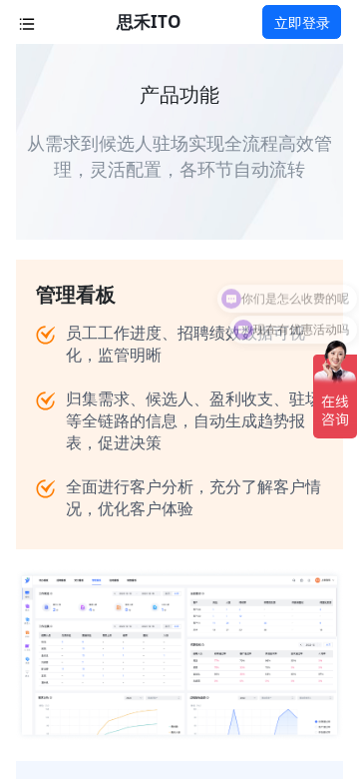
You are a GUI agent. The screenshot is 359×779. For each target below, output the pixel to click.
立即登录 (302, 22)
